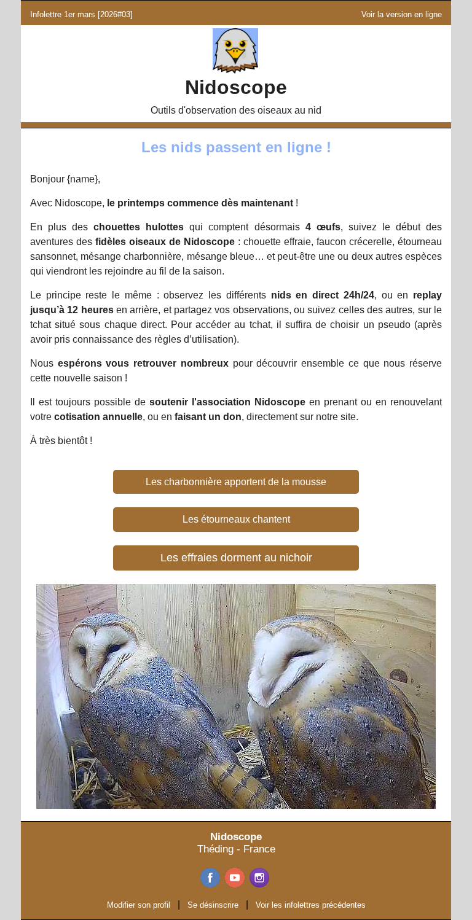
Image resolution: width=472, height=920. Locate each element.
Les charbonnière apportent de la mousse (236, 482)
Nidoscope (236, 87)
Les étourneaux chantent (236, 519)
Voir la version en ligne (401, 14)
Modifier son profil (138, 905)
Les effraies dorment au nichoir (236, 558)
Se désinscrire (212, 905)
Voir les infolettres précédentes (311, 905)
